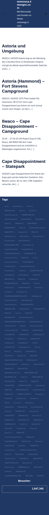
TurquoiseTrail (9, 458)
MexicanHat (31, 351)
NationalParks (31, 372)
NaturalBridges (10, 377)
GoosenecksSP (10, 300)
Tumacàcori (33, 454)
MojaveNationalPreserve (13, 360)
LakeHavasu (37, 330)
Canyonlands (27, 249)
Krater (25, 330)
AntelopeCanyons (10, 214)
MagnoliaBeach (24, 347)
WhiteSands (9, 467)
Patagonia (8, 394)
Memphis (17, 351)
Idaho (18, 313)
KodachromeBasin (11, 330)
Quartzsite (8, 407)
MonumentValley (10, 364)
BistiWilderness (9, 236)
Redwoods (22, 407)
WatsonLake (27, 462)
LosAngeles (23, 343)
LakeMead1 (24, 334)
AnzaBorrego (28, 214)
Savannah (35, 424)
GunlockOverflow (10, 304)
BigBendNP (9, 232)
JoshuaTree (9, 325)
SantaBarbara (9, 424)
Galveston (38, 287)
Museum (22, 368)
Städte (20, 432)
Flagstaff (26, 283)
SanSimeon (38, 419)
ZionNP (40, 475)
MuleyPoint (9, 368)
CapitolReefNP (30, 253)
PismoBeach (21, 398)
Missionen (8, 355)
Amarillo (32, 210)
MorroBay (25, 364)
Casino (24, 257)
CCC (35, 257)
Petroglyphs (39, 394)
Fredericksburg (24, 287)
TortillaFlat (34, 445)
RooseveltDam (37, 407)
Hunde (7, 313)
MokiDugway (32, 360)
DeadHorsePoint (36, 270)
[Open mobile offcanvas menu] (3, 14)
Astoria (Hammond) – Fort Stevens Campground (23, 86)
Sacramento (33, 411)
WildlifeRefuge (23, 467)
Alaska (30, 206)
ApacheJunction (10, 219)
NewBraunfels (37, 377)
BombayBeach (38, 236)
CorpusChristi (9, 270)
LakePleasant (38, 334)
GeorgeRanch (21, 291)
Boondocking (9, 240)
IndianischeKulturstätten (14, 321)
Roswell (7, 411)
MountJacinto (38, 364)
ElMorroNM (9, 279)
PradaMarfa (29, 402)
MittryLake (21, 355)
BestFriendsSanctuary (37, 227)
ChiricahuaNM (27, 262)
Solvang (33, 428)
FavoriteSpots (11, 283)
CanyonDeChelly (10, 249)
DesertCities (23, 275)
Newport (23, 381)
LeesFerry (21, 338)
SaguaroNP (9, 415)
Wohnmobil (38, 467)
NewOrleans (9, 381)
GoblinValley (36, 296)
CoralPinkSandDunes (27, 266)
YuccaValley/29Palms (12, 475)
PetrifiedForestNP (24, 394)
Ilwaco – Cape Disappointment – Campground (20, 126)
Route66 (20, 411)
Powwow (17, 402)
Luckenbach (9, 347)
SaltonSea (23, 415)
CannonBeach (28, 245)
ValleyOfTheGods (11, 462)
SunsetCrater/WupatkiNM (13, 437)
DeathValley (9, 275)
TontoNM (21, 445)
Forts (36, 283)
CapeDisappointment (12, 253)
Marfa (7, 351)
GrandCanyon (26, 300)
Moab (33, 355)
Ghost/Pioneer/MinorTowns (15, 296)
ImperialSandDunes (26, 317)
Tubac (7, 454)
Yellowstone (20, 471)
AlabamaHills (17, 206)
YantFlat (7, 471)
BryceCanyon (24, 240)
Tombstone (9, 445)
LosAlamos (9, 343)
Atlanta (7, 223)
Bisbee (34, 232)
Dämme (36, 275)
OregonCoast (24, 385)
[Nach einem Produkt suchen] (46, 14)
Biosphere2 (22, 232)
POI (6, 402)
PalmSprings (22, 389)
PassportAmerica (39, 389)
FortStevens (9, 287)
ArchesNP (39, 219)
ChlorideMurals (9, 266)
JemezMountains (35, 321)
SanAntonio (36, 415)
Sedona (8, 428)
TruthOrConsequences (27, 450)
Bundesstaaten (11, 245)
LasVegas (8, 338)
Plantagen (34, 398)
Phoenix (8, 398)
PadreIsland (40, 385)
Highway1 (9, 308)
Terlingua (30, 437)
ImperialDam (9, 317)
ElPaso (21, 279)
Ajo (6, 206)
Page (7, 389)
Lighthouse (35, 338)
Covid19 (22, 270)
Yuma (29, 475)
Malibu (37, 347)
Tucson (19, 454)
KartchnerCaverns (36, 325)
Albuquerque (9, 210)
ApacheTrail (26, 219)
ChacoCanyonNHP (11, 262)
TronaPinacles (9, 450)
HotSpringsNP (39, 308)
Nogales (34, 381)
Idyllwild (28, 313)
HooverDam (24, 308)
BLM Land (24, 236)
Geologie (8, 291)
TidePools (26, 441)
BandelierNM (9, 227)
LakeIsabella (9, 334)
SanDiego (9, 419)
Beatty (22, 227)
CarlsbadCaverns (10, 257)
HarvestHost (27, 304)
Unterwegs (23, 458)
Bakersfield (32, 223)
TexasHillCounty (10, 441)
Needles (23, 377)
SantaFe (23, 424)
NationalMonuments (12, 372)
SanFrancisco (23, 419)
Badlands (19, 223)
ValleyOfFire (38, 458)
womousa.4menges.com (24, 4)
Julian (22, 325)
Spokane (8, 432)
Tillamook (38, 441)
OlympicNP (9, 385)
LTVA (34, 343)
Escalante (33, 279)
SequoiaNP (20, 428)
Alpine (22, 210)
